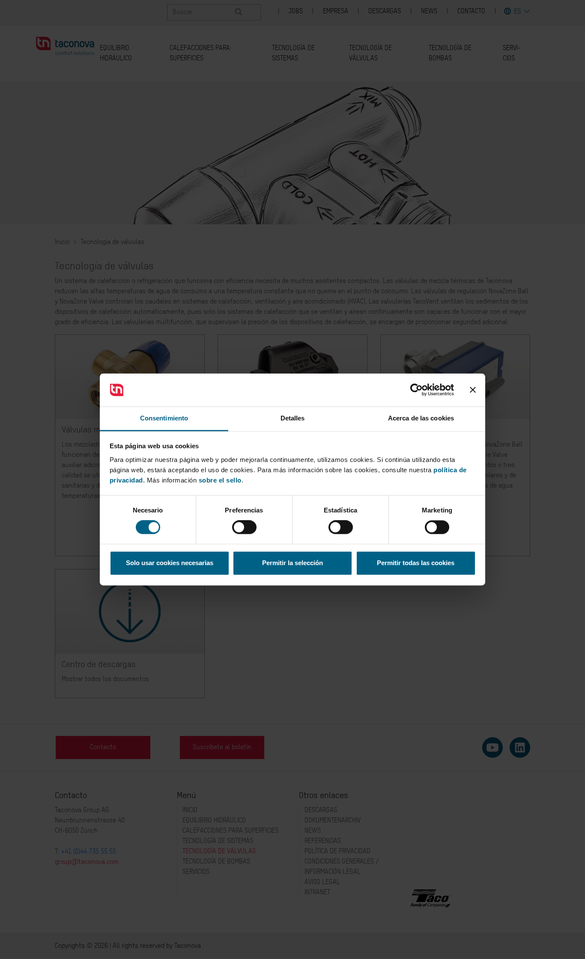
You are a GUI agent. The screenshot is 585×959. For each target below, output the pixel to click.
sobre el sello (220, 480)
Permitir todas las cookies (415, 562)
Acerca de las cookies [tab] (421, 418)
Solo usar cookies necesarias (169, 562)
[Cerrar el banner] (473, 390)
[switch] (244, 527)
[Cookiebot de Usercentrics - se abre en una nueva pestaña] (416, 390)
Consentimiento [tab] (164, 418)
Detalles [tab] (293, 418)
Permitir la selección (292, 562)
